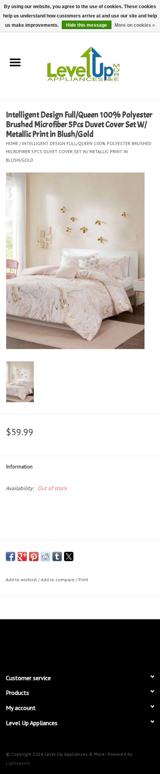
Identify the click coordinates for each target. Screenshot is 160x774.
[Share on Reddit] (45, 556)
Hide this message (86, 25)
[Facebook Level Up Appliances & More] (38, 643)
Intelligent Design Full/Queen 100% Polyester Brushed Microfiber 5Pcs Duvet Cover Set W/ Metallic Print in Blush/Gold (78, 151)
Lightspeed (18, 763)
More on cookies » (135, 25)
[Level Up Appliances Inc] (95, 63)
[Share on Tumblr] (57, 556)
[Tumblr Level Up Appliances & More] (108, 643)
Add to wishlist (22, 579)
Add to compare (58, 579)
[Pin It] (33, 556)
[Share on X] (68, 556)
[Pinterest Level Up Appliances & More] (80, 643)
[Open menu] (15, 62)
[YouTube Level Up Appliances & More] (94, 643)
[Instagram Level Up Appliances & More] (122, 643)
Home (12, 143)
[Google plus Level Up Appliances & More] (66, 643)
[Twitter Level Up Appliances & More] (52, 643)
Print (83, 579)
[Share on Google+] (22, 556)
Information (19, 466)
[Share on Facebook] (10, 556)
